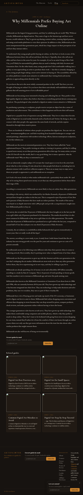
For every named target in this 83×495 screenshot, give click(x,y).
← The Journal (12, 12)
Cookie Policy (61, 474)
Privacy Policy (61, 462)
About (61, 456)
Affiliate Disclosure (62, 479)
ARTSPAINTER (13, 3)
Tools (50, 3)
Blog (56, 3)
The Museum (40, 3)
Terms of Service (62, 467)
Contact (61, 458)
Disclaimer (62, 470)
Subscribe (48, 343)
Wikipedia (73, 464)
